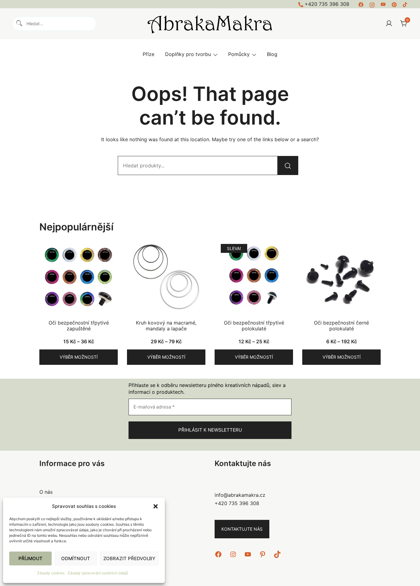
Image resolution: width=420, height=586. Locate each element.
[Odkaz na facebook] (361, 4)
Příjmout (30, 558)
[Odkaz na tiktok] (405, 4)
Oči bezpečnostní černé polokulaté (341, 326)
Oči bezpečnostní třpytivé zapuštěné (79, 326)
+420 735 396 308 (327, 4)
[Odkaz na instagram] (372, 4)
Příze (148, 54)
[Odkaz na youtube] (383, 4)
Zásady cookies (51, 573)
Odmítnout (75, 558)
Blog (272, 54)
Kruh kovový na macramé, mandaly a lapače (166, 326)
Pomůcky (239, 54)
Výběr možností (79, 357)
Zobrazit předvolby (129, 558)
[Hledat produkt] (287, 165)
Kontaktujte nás (242, 529)
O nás (46, 492)
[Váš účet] (389, 24)
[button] (156, 506)
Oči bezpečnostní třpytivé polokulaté (254, 326)
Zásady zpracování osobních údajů (98, 573)
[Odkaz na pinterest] (394, 4)
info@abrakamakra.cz (240, 495)
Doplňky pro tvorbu (188, 54)
